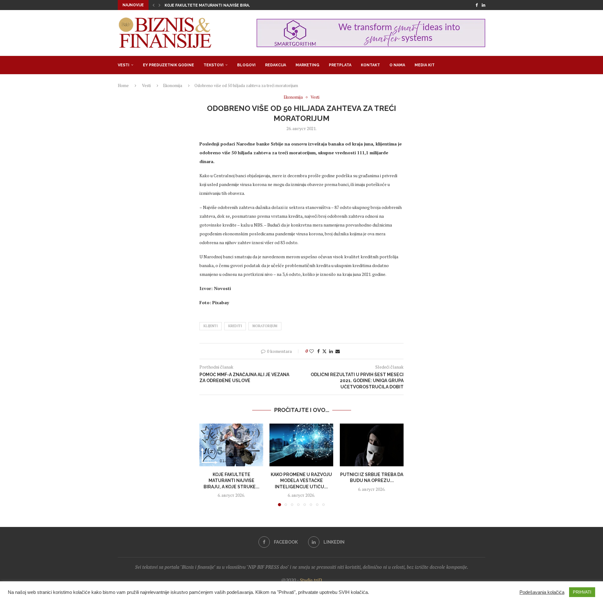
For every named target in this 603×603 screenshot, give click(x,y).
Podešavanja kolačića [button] (541, 592)
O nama (397, 65)
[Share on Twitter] (324, 351)
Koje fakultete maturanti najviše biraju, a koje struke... (231, 480)
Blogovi (246, 65)
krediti (235, 326)
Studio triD (311, 580)
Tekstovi (214, 65)
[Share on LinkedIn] (331, 351)
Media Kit (425, 65)
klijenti (211, 326)
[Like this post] (311, 351)
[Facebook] (476, 5)
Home (123, 85)
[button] (153, 5)
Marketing (307, 65)
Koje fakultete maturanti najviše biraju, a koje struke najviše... (235, 5)
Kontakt (370, 65)
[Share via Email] (337, 351)
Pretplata (340, 65)
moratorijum (265, 326)
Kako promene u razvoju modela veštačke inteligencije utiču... (301, 480)
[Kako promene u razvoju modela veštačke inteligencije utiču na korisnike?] (301, 445)
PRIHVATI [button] (582, 592)
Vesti (123, 65)
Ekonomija (172, 85)
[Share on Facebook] (318, 351)
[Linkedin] (483, 5)
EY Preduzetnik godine (168, 65)
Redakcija (275, 65)
